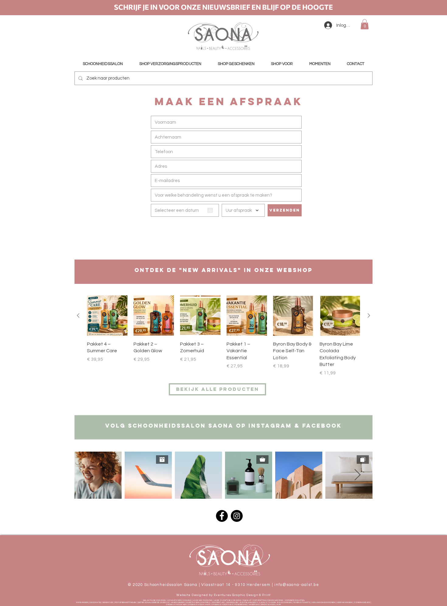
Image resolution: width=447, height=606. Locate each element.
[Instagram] (237, 516)
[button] (364, 24)
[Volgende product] (368, 315)
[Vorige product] (78, 315)
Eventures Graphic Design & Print (242, 595)
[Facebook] (222, 516)
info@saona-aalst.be (296, 585)
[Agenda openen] (210, 210)
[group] (223, 339)
